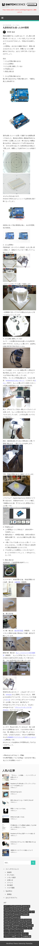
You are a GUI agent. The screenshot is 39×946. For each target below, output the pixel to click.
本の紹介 (10, 885)
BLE (22, 909)
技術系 (9, 872)
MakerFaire (16, 917)
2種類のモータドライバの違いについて (22, 850)
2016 (13, 906)
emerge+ (9, 694)
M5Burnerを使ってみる (17, 817)
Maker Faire (8, 917)
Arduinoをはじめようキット (15, 380)
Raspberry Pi (8, 925)
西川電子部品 (19, 631)
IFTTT (29, 912)
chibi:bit (6, 912)
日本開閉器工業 (26, 936)
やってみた (16, 25)
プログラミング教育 (9, 936)
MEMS (6, 923)
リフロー (18, 936)
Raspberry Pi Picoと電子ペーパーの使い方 (23, 833)
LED (5, 914)
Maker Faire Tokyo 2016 (11, 920)
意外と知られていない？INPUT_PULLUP (22, 800)
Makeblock (17, 914)
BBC (18, 909)
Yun (15, 928)
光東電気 (17, 582)
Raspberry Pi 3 (17, 925)
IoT (33, 912)
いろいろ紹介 (11, 877)
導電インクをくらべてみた (18, 808)
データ (8, 700)
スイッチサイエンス (12, 869)
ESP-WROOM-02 (15, 912)
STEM (10, 928)
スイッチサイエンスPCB (16, 931)
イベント (10, 883)
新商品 (9, 894)
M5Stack (10, 914)
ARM (15, 909)
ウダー (30, 928)
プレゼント (25, 934)
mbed (21, 920)
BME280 (26, 909)
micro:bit (23, 923)
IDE (26, 912)
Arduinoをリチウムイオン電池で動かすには (23, 842)
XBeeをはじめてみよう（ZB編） (14, 755)
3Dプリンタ (7, 906)
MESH (10, 923)
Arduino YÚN (8, 909)
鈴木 (13, 32)
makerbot (25, 914)
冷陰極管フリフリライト (15, 737)
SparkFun (9, 891)
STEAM (6, 928)
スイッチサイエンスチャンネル (12, 934)
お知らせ (10, 880)
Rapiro (29, 923)
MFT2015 (16, 923)
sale (24, 925)
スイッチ (6, 931)
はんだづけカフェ (11, 898)
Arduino (18, 906)
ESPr (22, 912)
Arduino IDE (26, 906)
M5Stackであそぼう (16, 792)
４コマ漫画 (10, 888)
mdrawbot (27, 920)
